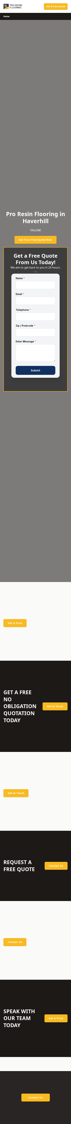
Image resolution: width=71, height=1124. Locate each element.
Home (6, 16)
